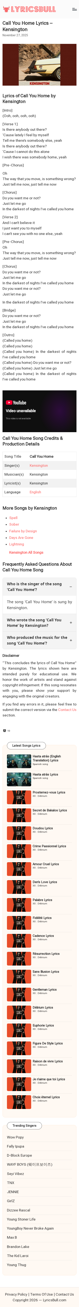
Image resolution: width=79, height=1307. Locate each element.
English (35, 492)
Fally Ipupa (15, 1146)
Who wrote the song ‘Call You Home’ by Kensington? (34, 622)
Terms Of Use (41, 1294)
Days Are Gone (21, 537)
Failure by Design (23, 531)
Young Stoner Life (21, 1219)
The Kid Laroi (17, 1256)
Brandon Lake (18, 1247)
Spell (13, 518)
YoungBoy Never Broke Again (30, 1228)
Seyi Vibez (15, 1174)
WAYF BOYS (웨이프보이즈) (29, 1164)
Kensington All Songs (26, 552)
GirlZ (11, 1201)
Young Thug (16, 1265)
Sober (14, 524)
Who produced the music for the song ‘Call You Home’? (37, 640)
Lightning (16, 544)
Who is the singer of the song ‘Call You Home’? (34, 586)
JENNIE (13, 1192)
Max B (12, 1237)
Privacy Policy (16, 1294)
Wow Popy (15, 1137)
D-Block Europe (19, 1155)
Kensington (39, 465)
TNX (10, 1183)
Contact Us (67, 710)
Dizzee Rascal (18, 1210)
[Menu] (74, 9)
